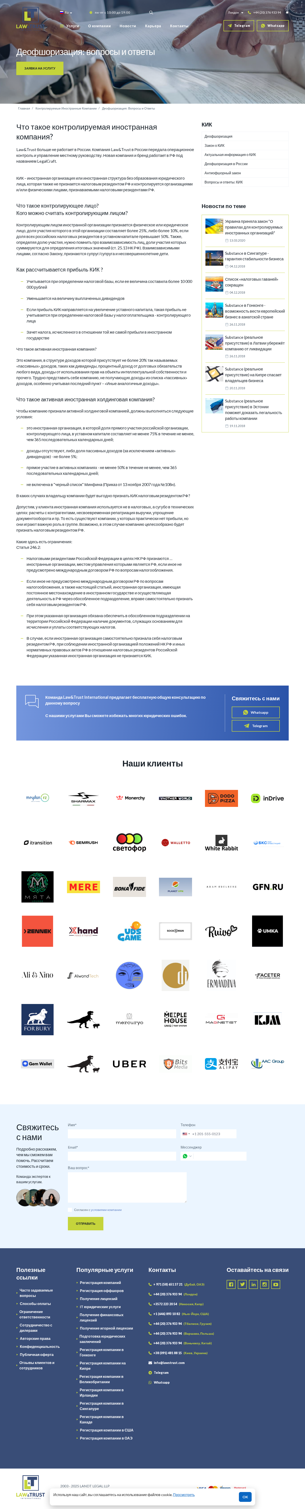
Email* (73, 1147)
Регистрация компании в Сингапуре (102, 1406)
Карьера (153, 26)
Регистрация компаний (100, 1282)
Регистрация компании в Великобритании (101, 1379)
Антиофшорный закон (223, 173)
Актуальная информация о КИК (230, 154)
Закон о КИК (214, 145)
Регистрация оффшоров (102, 1290)
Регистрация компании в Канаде (102, 1419)
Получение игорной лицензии (106, 1328)
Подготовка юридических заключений (102, 1339)
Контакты (179, 26)
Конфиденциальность (40, 1346)
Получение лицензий (98, 1298)
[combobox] (186, 1134)
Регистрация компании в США (107, 1430)
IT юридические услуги (100, 1307)
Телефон (188, 1125)
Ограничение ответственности (34, 1314)
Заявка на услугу (39, 68)
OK (245, 1497)
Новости (128, 26)
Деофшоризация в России (226, 164)
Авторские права (35, 1338)
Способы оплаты (35, 1303)
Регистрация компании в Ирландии (102, 1392)
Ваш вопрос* (78, 1168)
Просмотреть (184, 1494)
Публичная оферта (37, 1354)
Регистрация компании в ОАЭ (106, 1438)
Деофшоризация (218, 136)
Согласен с (82, 1210)
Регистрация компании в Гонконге (102, 1352)
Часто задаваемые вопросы (36, 1293)
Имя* (72, 1125)
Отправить (85, 1223)
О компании (99, 26)
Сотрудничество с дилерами (36, 1327)
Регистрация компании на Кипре (103, 1365)
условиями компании (106, 1210)
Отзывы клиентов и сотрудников (36, 1365)
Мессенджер (191, 1147)
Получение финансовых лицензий (101, 1317)
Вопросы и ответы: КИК (224, 182)
